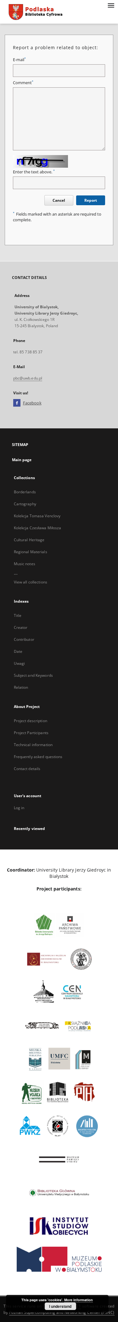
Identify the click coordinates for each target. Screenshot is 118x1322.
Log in (19, 807)
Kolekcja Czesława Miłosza (37, 528)
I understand (60, 1306)
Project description (30, 720)
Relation (21, 687)
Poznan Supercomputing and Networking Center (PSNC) (62, 1312)
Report (90, 200)
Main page (22, 459)
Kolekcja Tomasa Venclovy (37, 516)
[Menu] (110, 5)
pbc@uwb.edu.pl (27, 378)
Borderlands (25, 492)
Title (18, 615)
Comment (23, 82)
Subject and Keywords (33, 675)
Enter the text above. (34, 172)
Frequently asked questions (38, 756)
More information (78, 1299)
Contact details (27, 768)
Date (18, 651)
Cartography (25, 504)
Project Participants (31, 732)
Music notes (24, 563)
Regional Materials (30, 551)
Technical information (33, 744)
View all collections (30, 582)
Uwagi (19, 663)
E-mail (19, 59)
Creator (21, 627)
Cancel (59, 200)
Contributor (24, 639)
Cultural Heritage (29, 539)
